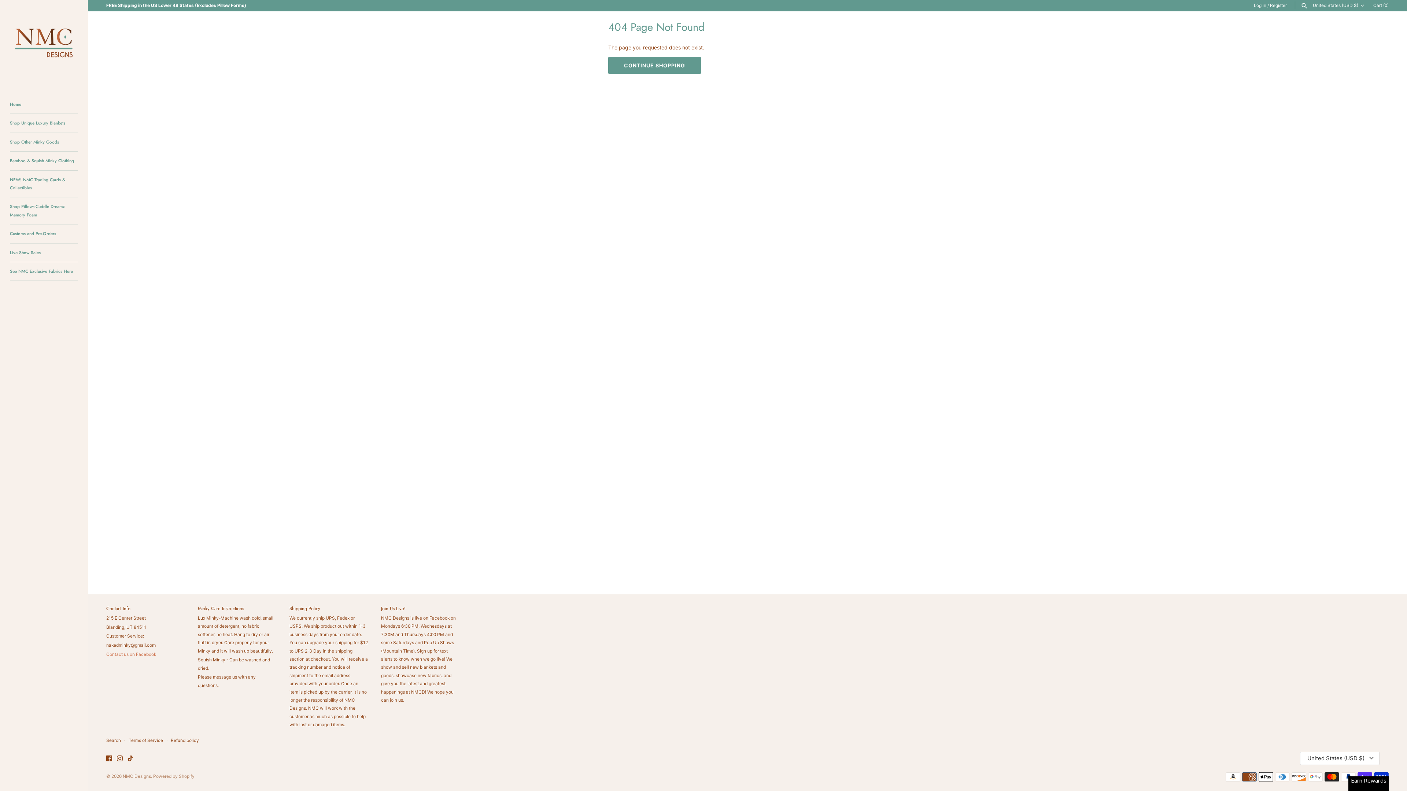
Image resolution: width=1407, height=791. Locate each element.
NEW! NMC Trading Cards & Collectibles (37, 184)
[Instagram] (120, 758)
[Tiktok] (130, 758)
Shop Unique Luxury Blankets (37, 123)
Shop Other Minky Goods (34, 142)
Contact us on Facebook (131, 654)
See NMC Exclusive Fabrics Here (41, 271)
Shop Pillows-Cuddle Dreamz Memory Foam (37, 210)
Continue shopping (654, 65)
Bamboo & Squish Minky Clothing (42, 160)
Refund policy (185, 740)
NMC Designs (137, 776)
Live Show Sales (25, 252)
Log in (1260, 5)
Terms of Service (146, 740)
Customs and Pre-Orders (33, 233)
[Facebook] (109, 758)
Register (1278, 5)
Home (15, 104)
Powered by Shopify (174, 776)
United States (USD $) (1335, 5)
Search (113, 740)
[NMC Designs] (44, 44)
